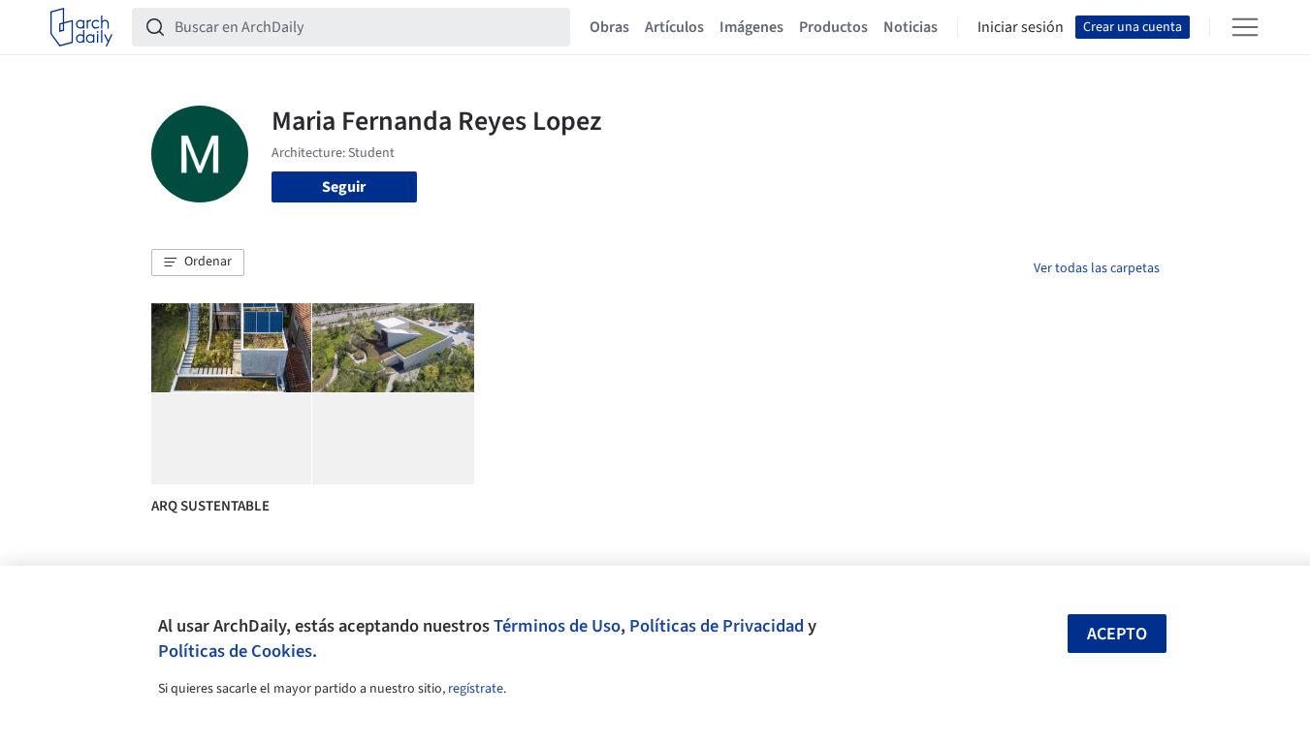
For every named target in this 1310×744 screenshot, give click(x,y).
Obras (609, 27)
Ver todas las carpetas (1097, 268)
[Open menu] (1245, 27)
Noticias (910, 27)
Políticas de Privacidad (716, 625)
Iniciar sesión (1020, 27)
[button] (197, 262)
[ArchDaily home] (81, 27)
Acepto (1117, 634)
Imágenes (751, 27)
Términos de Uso (557, 625)
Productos (833, 27)
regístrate (475, 688)
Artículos (674, 27)
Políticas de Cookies (235, 651)
